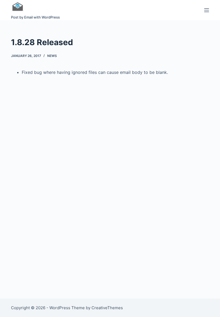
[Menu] (206, 10)
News (52, 56)
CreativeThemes (107, 307)
